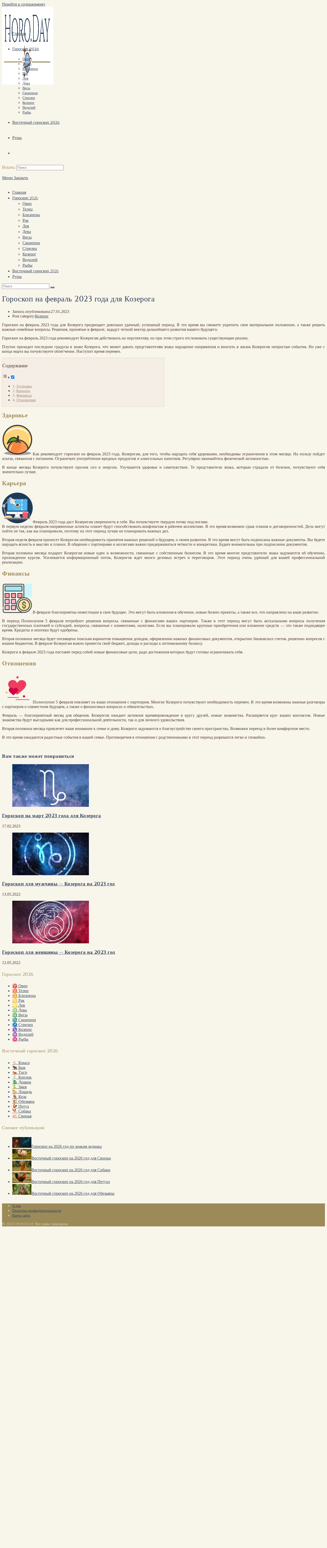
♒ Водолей (22, 1034)
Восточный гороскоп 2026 (35, 271)
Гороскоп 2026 (25, 198)
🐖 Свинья (21, 1116)
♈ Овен (20, 986)
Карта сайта (21, 1215)
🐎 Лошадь (22, 1092)
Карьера (23, 390)
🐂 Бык (19, 1067)
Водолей (30, 260)
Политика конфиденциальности (36, 1210)
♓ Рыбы (20, 1039)
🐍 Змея (19, 1087)
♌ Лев (18, 1005)
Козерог (29, 254)
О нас (16, 1205)
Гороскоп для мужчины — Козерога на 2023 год (58, 884)
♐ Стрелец (22, 1024)
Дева (26, 232)
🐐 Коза (19, 1096)
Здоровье (24, 386)
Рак (25, 220)
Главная (19, 192)
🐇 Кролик (22, 1077)
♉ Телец (20, 991)
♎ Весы (20, 1015)
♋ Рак (18, 1000)
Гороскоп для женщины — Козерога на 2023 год (58, 952)
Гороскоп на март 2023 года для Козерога (51, 816)
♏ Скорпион (24, 1020)
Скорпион (31, 243)
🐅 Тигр (19, 1072)
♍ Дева (19, 1010)
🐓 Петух (20, 1106)
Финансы (24, 395)
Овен (27, 203)
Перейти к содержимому (23, 4)
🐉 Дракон (21, 1082)
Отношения (26, 400)
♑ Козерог (22, 1029)
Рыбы (27, 265)
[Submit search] (52, 287)
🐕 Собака (21, 1111)
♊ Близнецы (24, 995)
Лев (25, 226)
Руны (17, 276)
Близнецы (31, 215)
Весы (27, 237)
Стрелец (29, 248)
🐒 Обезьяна (23, 1101)
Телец (27, 209)
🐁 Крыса (21, 1063)
